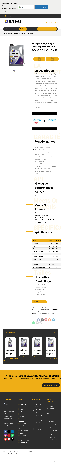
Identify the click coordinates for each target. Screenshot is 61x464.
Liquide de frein (24, 430)
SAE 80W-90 (51, 313)
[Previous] (52, 332)
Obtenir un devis (40, 302)
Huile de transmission (44, 313)
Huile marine (23, 442)
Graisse (22, 433)
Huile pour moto (24, 440)
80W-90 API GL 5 (43, 309)
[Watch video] (44, 121)
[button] (29, 29)
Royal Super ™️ (43, 307)
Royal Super (39, 311)
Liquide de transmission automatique (22, 426)
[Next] (54, 332)
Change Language (42, 7)
